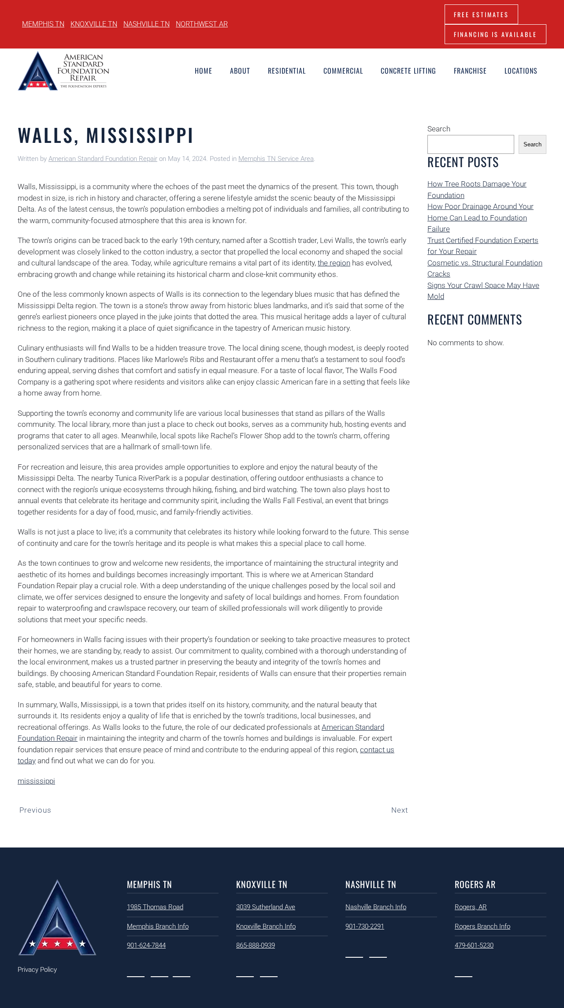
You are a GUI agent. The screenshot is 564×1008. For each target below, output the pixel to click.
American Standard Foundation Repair (102, 159)
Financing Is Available (495, 34)
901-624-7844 (146, 945)
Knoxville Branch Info (266, 926)
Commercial (343, 70)
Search (438, 128)
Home (203, 70)
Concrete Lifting (408, 70)
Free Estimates (481, 14)
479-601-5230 (474, 945)
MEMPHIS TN (43, 24)
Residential (287, 70)
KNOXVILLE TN (93, 24)
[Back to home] (63, 71)
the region (334, 262)
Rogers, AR (471, 907)
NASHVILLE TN (146, 24)
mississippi (36, 781)
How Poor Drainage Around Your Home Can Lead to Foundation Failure (480, 217)
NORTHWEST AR (202, 24)
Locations (521, 70)
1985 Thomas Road (155, 907)
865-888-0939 (255, 945)
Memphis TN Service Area (276, 159)
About (240, 70)
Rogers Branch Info (482, 926)
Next (399, 810)
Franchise (470, 70)
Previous (35, 810)
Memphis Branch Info (158, 926)
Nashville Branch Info (375, 907)
